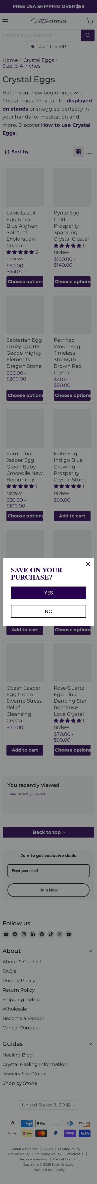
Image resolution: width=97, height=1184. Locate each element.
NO (48, 611)
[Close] (88, 564)
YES (48, 592)
